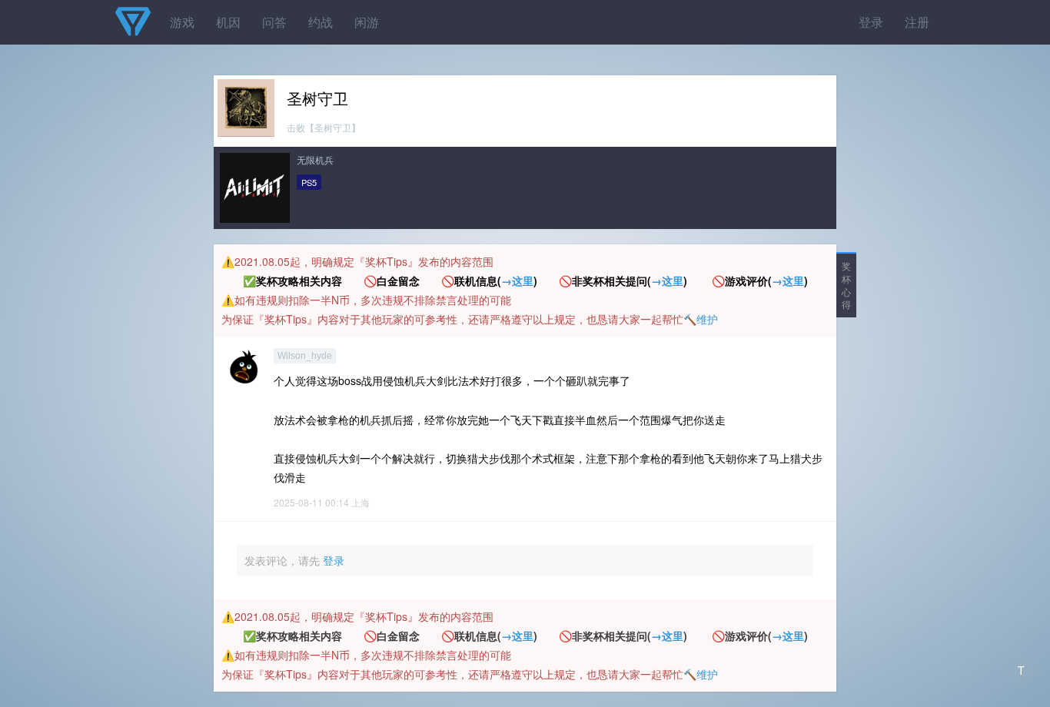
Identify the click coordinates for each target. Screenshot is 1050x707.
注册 (917, 22)
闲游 (366, 22)
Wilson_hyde (304, 355)
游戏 (182, 22)
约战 (320, 22)
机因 (228, 22)
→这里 (517, 280)
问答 (274, 22)
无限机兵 (315, 159)
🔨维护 (700, 319)
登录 (871, 22)
